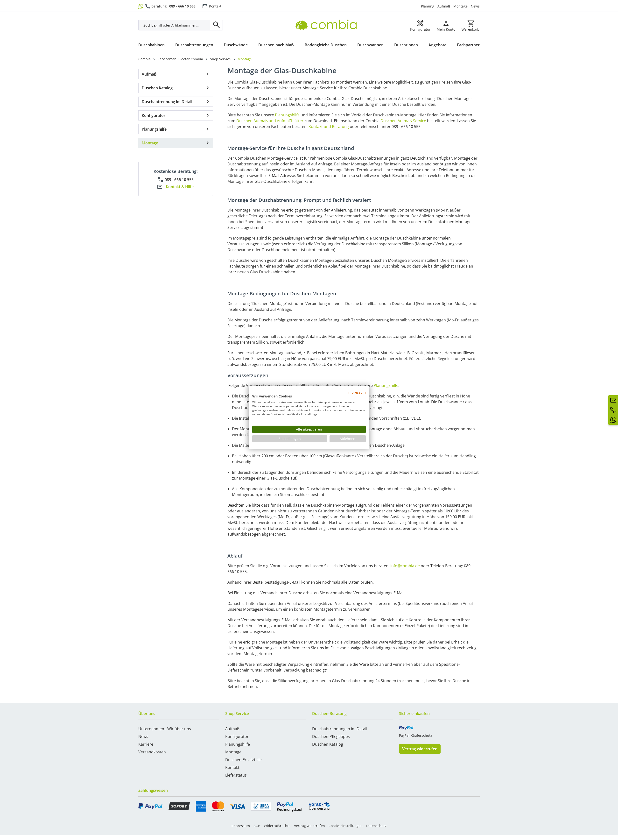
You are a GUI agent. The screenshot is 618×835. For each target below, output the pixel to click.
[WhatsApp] (613, 420)
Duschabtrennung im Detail (167, 101)
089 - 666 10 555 (182, 6)
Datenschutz (376, 825)
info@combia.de (405, 565)
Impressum (241, 825)
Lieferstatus (236, 775)
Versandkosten (152, 752)
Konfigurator (153, 115)
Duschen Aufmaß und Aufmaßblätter (269, 120)
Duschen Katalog (157, 88)
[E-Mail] (613, 400)
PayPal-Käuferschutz (415, 735)
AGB (256, 825)
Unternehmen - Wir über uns (164, 728)
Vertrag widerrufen (419, 748)
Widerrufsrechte (277, 825)
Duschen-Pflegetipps (331, 736)
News (475, 6)
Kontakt (215, 6)
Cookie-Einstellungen (346, 825)
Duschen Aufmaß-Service (403, 120)
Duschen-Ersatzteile (243, 759)
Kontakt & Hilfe (180, 186)
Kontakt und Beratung (329, 126)
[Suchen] (216, 25)
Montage (460, 6)
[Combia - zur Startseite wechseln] (328, 19)
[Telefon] (613, 410)
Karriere (145, 744)
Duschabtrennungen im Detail (339, 728)
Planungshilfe (154, 129)
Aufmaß (443, 6)
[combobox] (174, 25)
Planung (427, 6)
